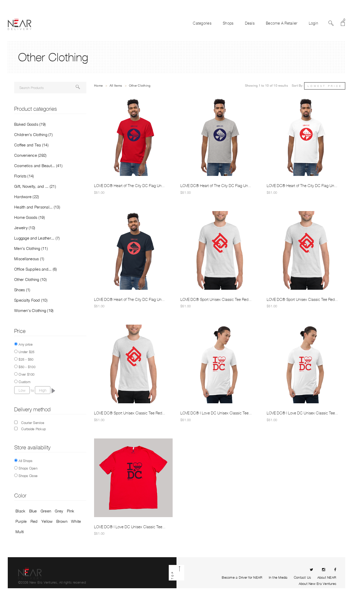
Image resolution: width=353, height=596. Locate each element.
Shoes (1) (22, 289)
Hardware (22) (26, 196)
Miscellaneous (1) (29, 258)
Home (98, 85)
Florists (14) (24, 176)
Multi (20, 531)
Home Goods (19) (29, 217)
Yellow (47, 521)
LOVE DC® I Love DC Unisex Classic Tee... (216, 413)
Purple (21, 521)
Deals (250, 23)
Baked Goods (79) (30, 124)
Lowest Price (325, 85)
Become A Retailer (281, 23)
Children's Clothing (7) (33, 134)
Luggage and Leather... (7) (37, 238)
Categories (202, 23)
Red (34, 521)
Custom (24, 382)
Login (313, 23)
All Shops (25, 461)
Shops (228, 23)
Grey (59, 511)
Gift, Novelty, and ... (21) (35, 186)
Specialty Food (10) (31, 300)
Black (20, 511)
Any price (26, 344)
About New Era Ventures (317, 584)
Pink (70, 511)
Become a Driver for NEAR (242, 577)
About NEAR (326, 577)
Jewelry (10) (24, 227)
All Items (116, 85)
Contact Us (302, 577)
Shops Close (28, 476)
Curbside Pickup (33, 429)
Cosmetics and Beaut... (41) (38, 165)
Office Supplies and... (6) (35, 269)
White (76, 521)
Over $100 (26, 374)
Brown (61, 521)
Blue (33, 511)
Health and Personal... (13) (37, 207)
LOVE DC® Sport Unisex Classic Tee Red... (215, 299)
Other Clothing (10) (30, 279)
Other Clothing (140, 85)
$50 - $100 (27, 367)
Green (46, 511)
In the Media (278, 577)
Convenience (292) (30, 155)
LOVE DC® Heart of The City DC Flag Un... (129, 185)
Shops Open (28, 468)
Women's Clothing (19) (33, 310)
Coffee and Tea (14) (31, 145)
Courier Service (32, 423)
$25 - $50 (26, 359)
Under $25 (26, 352)
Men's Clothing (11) (31, 248)
